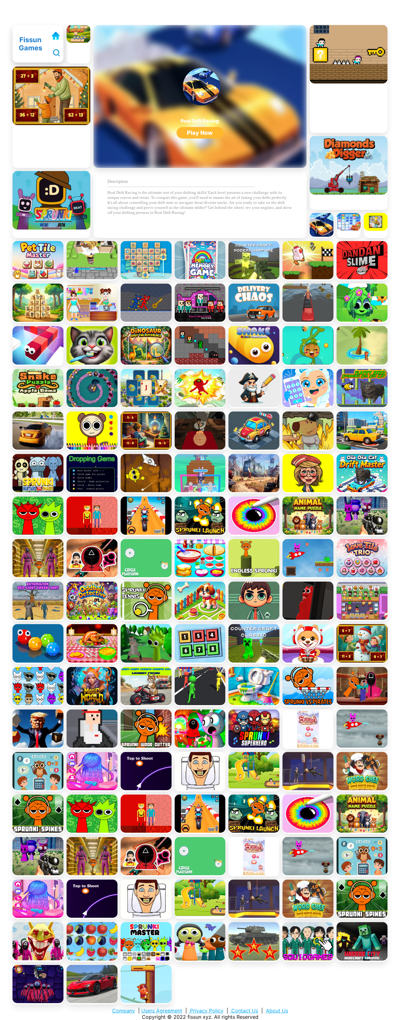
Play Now (200, 132)
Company (123, 1010)
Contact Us (244, 1010)
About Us (277, 1010)
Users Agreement (161, 1010)
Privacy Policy (205, 1010)
